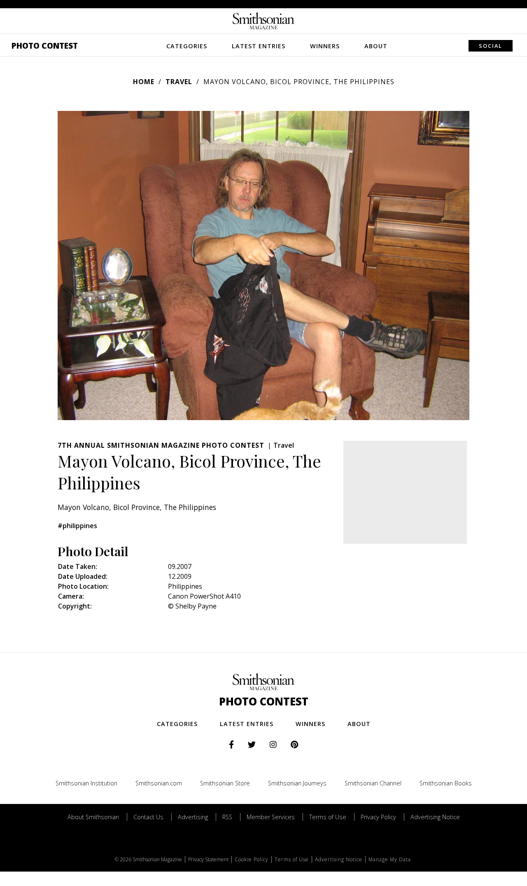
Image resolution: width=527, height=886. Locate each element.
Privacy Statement (208, 859)
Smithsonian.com (158, 783)
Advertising (193, 817)
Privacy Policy (378, 817)
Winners (325, 46)
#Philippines (77, 525)
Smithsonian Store (225, 783)
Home (143, 81)
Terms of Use (327, 817)
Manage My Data (389, 859)
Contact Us (148, 817)
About (375, 46)
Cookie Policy (251, 859)
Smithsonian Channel (373, 783)
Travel (179, 81)
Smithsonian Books (446, 783)
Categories (186, 46)
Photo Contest (45, 45)
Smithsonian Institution (86, 783)
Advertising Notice (435, 817)
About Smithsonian (93, 817)
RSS (227, 817)
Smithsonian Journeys (297, 783)
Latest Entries (258, 46)
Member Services (271, 817)
